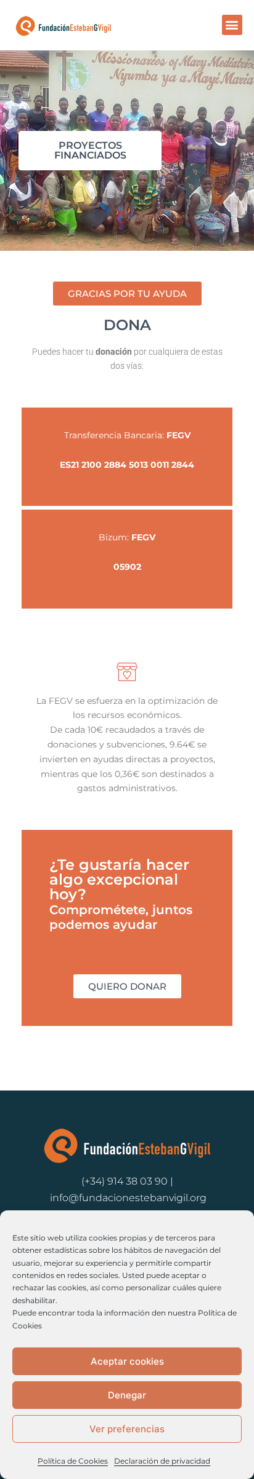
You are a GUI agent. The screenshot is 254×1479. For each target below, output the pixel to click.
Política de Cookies (73, 1460)
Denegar (127, 1395)
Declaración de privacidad (162, 1460)
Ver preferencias (127, 1429)
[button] (232, 25)
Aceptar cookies (127, 1361)
